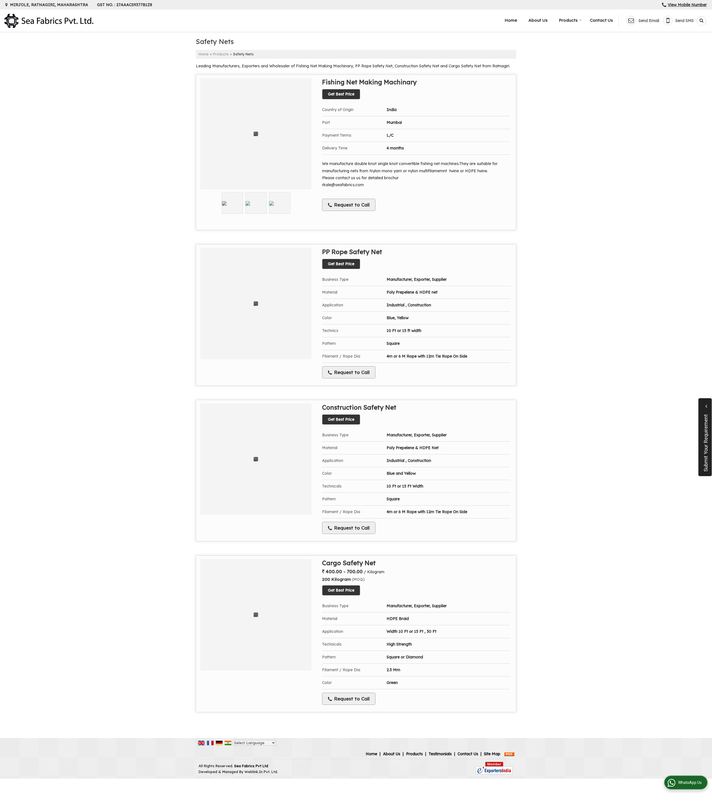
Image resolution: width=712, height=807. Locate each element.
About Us (538, 20)
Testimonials (440, 753)
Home (511, 20)
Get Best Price (341, 94)
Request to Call (351, 205)
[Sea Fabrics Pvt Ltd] (48, 21)
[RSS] (509, 753)
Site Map (492, 753)
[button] (687, 4)
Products (568, 20)
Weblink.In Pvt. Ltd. (261, 771)
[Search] (699, 21)
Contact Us (601, 20)
